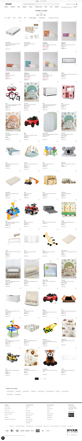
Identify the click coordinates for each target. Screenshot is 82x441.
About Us (48, 412)
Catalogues (7, 417)
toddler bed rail (33, 391)
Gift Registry (28, 417)
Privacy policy (64, 426)
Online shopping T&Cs (29, 426)
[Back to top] (79, 438)
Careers (48, 410)
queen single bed (17, 394)
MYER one (48, 406)
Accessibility (28, 422)
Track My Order (7, 406)
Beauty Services (28, 415)
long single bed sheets (10, 391)
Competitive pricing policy (19, 426)
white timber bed (18, 391)
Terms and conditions (38, 426)
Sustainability (49, 415)
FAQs (27, 408)
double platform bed (10, 394)
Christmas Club (50, 417)
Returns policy (11, 426)
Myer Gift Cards (50, 408)
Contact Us (28, 410)
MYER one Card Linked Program (10, 419)
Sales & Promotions (29, 419)
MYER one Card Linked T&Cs (55, 426)
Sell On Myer (49, 419)
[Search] (58, 4)
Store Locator (28, 412)
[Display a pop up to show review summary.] (48, 49)
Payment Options (8, 408)
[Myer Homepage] (9, 4)
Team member (70, 426)
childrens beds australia (50, 391)
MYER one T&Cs (46, 426)
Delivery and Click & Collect (9, 412)
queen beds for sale (26, 391)
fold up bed (57, 391)
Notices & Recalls (29, 421)
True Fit (6, 415)
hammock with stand (41, 391)
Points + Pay (7, 410)
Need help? (3, 438)
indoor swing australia (65, 391)
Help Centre (28, 406)
